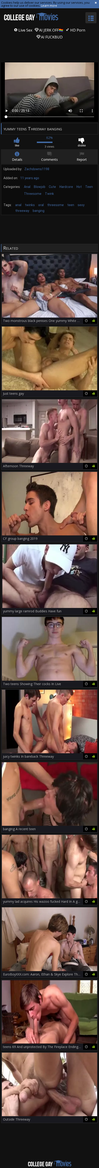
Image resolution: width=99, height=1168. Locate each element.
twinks (30, 205)
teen (70, 205)
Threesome (32, 194)
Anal (27, 187)
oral (41, 205)
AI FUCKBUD (51, 37)
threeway (22, 211)
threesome (55, 205)
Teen (89, 187)
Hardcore (66, 187)
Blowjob (39, 187)
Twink (49, 194)
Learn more (49, 5)
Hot (79, 187)
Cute (52, 187)
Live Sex (24, 30)
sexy (81, 205)
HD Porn (77, 30)
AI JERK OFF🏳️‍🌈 (50, 30)
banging (38, 211)
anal (18, 205)
